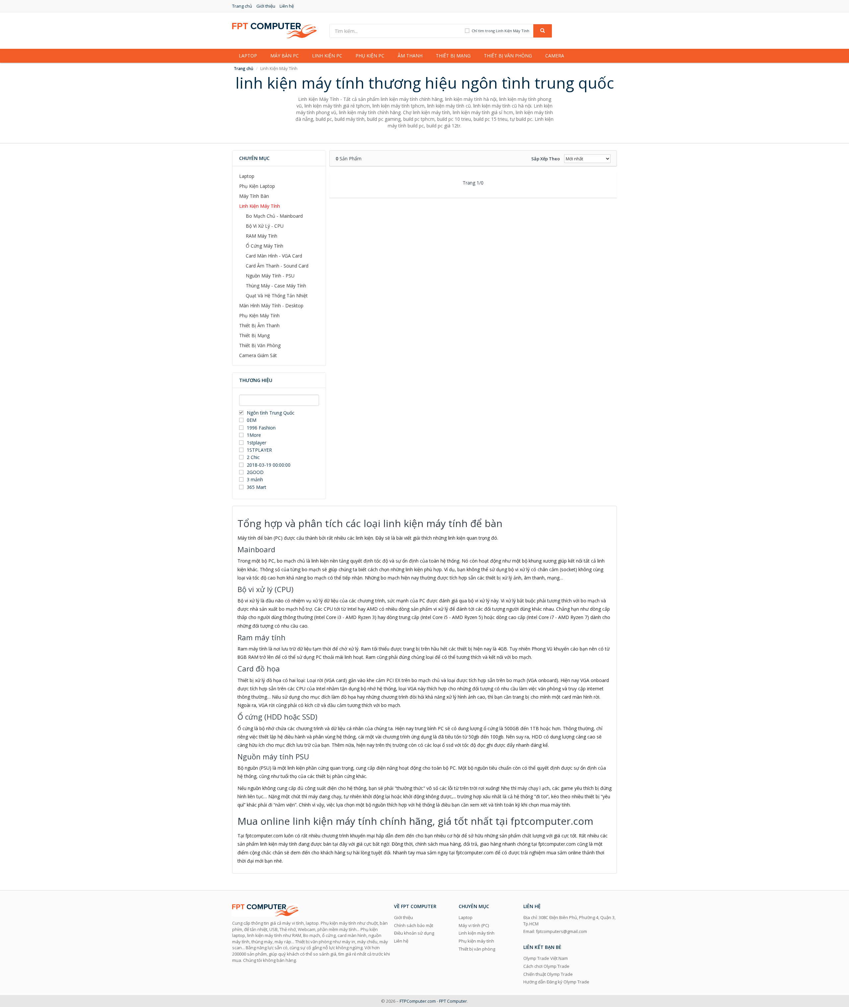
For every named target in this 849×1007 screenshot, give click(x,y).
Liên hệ (287, 6)
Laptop (248, 55)
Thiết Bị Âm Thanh (259, 325)
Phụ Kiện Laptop (257, 186)
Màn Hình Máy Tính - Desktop (271, 305)
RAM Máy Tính (261, 236)
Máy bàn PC (284, 55)
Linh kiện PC (327, 55)
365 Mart (256, 487)
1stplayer (256, 442)
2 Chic (253, 457)
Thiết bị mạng (453, 55)
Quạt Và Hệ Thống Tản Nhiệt (277, 295)
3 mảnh (255, 479)
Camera (554, 55)
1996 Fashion (261, 428)
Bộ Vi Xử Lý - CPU (265, 226)
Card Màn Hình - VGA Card (274, 256)
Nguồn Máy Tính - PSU (270, 275)
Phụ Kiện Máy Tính (259, 315)
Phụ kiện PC (370, 55)
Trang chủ (242, 6)
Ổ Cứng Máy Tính (264, 246)
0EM (251, 420)
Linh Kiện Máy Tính (259, 206)
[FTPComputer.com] (274, 30)
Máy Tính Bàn (254, 196)
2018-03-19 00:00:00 (269, 465)
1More (254, 435)
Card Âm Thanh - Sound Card (277, 266)
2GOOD (255, 472)
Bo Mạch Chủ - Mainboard (274, 216)
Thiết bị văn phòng (508, 55)
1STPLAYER (260, 450)
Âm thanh (410, 55)
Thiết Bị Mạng (254, 335)
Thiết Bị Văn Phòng (260, 345)
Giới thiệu (265, 6)
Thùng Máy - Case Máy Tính (276, 285)
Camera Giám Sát (258, 355)
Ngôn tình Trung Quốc (270, 413)
